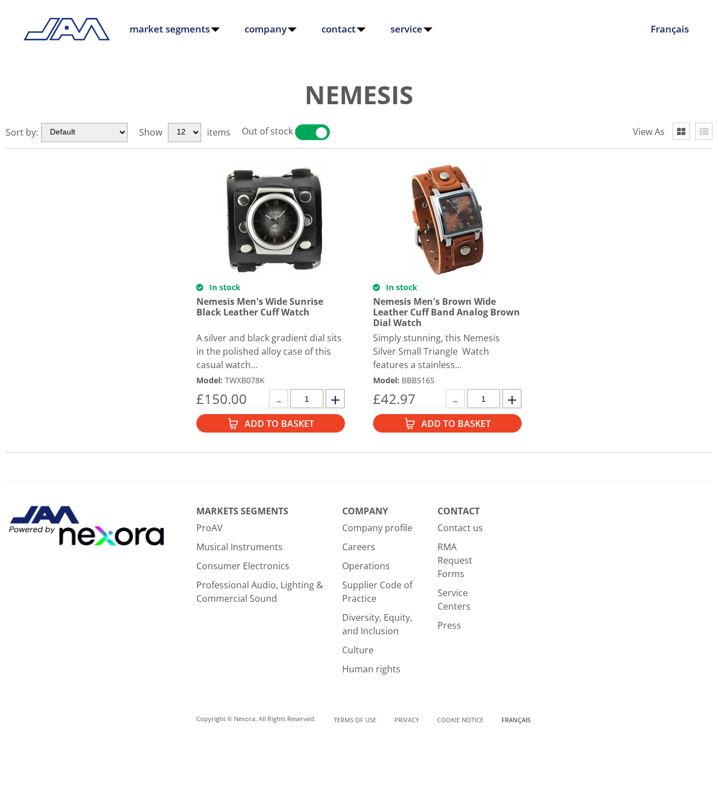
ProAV (209, 528)
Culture (358, 650)
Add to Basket (279, 423)
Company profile (377, 528)
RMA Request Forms (455, 560)
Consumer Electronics (242, 566)
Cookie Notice (460, 720)
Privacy (406, 720)
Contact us (460, 528)
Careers (358, 547)
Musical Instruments (239, 547)
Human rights (371, 669)
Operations (366, 566)
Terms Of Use (355, 720)
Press (449, 625)
